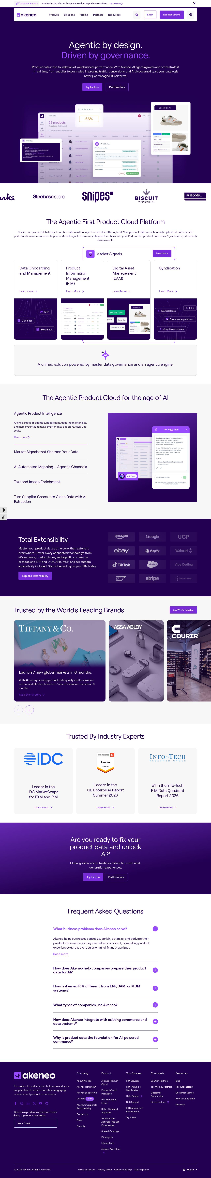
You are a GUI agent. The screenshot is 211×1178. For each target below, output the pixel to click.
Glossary (180, 1104)
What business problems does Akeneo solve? (90, 928)
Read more (20, 437)
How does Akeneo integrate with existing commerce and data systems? (100, 1021)
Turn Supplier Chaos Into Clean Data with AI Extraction (50, 499)
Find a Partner (158, 1102)
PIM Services (132, 1080)
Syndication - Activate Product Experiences (110, 1122)
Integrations (107, 1143)
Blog (178, 1080)
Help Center (132, 1096)
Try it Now (131, 1117)
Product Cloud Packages (109, 1092)
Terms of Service (86, 1169)
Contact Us (83, 1114)
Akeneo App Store (110, 1149)
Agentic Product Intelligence (38, 413)
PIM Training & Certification (133, 1088)
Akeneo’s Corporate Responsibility (87, 1106)
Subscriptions (141, 1169)
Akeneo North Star (86, 1086)
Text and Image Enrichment (37, 481)
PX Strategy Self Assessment (134, 1110)
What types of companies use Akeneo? (85, 1005)
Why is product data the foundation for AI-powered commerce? (96, 1039)
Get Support (132, 1102)
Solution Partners (159, 1080)
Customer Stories (185, 1092)
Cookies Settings (123, 1169)
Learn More (115, 3)
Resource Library (184, 1086)
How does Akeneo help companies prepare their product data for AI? (99, 970)
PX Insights (107, 1137)
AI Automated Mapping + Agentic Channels (50, 466)
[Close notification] (194, 3)
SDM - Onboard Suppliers (109, 1111)
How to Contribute (185, 1098)
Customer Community (157, 1094)
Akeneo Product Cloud (109, 1082)
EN (190, 15)
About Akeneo (84, 1080)
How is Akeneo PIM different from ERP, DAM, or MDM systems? (96, 988)
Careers (84, 1098)
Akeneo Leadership (87, 1092)
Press (79, 1120)
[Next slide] (29, 709)
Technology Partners (161, 1086)
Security (81, 1126)
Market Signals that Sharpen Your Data (46, 451)
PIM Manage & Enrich (109, 1101)
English (190, 1169)
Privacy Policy (105, 1169)
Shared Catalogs (110, 1131)
